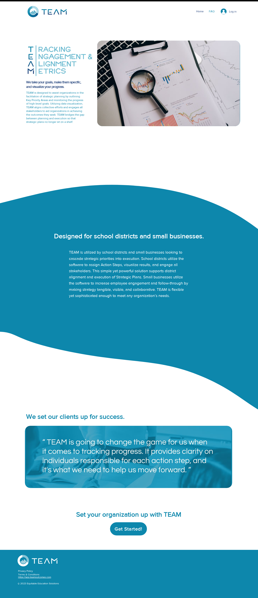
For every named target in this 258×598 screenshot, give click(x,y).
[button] (128, 528)
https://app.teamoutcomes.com (34, 577)
